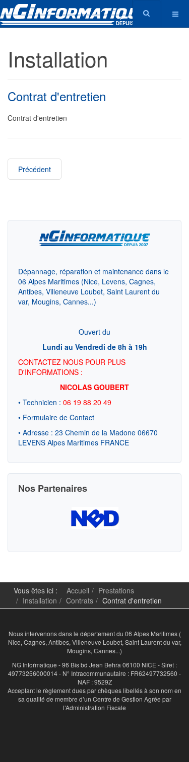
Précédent (34, 169)
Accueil (78, 590)
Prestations (116, 590)
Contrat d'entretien (57, 96)
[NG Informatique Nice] (75, 4)
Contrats (79, 600)
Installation (40, 600)
